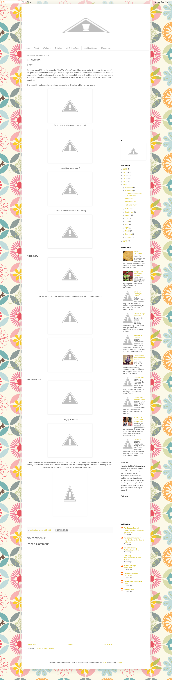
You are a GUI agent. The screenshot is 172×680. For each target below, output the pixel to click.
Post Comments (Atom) (45, 648)
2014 (125, 175)
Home (27, 48)
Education (137, 440)
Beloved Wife (129, 589)
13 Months (129, 199)
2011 (125, 185)
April (127, 228)
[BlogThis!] (59, 530)
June (127, 221)
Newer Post (32, 644)
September (129, 212)
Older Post (108, 644)
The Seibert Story (130, 548)
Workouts (47, 48)
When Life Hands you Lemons (138, 294)
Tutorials (58, 48)
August (128, 215)
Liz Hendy (127, 556)
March (127, 231)
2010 (125, 241)
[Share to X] (61, 530)
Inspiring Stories (90, 48)
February (128, 234)
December (129, 188)
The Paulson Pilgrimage (133, 581)
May (127, 225)
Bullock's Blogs (130, 566)
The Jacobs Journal (131, 528)
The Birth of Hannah (138, 337)
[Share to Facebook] (64, 530)
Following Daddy (131, 205)
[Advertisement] (70, 623)
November (129, 191)
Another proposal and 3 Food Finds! (133, 194)
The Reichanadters (131, 573)
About (36, 48)
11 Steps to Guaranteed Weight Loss (138, 420)
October (128, 209)
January (128, 237)
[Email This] (56, 530)
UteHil (104, 663)
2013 (125, 179)
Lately (126, 583)
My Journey (106, 48)
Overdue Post (139, 378)
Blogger (119, 663)
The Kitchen (128, 575)
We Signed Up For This (131, 550)
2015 (125, 172)
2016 (125, 169)
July (127, 218)
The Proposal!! (130, 202)
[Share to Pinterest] (67, 530)
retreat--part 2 (128, 568)
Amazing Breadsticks (138, 253)
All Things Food (73, 48)
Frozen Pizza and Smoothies (139, 399)
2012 (125, 182)
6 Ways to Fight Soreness (139, 315)
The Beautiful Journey (132, 538)
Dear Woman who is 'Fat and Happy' (139, 358)
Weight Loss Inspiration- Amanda (138, 274)
